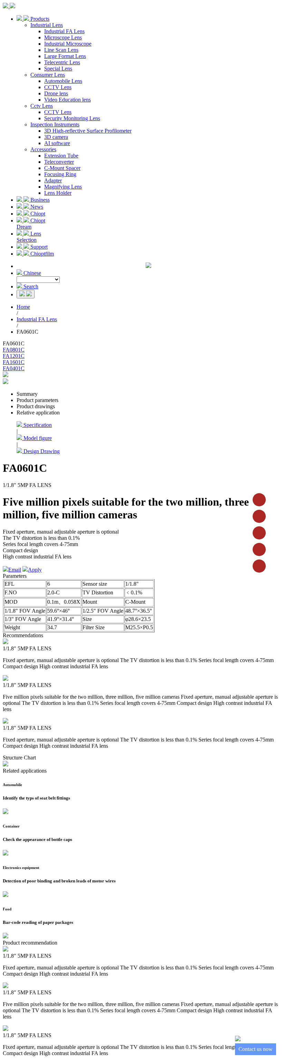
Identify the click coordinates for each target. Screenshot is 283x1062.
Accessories (43, 149)
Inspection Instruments (54, 124)
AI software (57, 143)
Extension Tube (61, 156)
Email (14, 570)
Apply (35, 570)
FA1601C (14, 362)
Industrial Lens (46, 25)
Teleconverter (59, 162)
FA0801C (14, 350)
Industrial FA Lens (64, 31)
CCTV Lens (57, 87)
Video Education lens (67, 100)
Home (23, 307)
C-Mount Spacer (62, 168)
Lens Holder (57, 193)
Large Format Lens (65, 56)
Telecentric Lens (62, 62)
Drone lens (56, 93)
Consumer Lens (47, 75)
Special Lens (58, 68)
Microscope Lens (63, 37)
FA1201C (14, 356)
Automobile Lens (63, 81)
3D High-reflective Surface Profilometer (87, 131)
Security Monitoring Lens (72, 118)
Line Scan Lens (61, 50)
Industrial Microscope (67, 44)
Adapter (53, 180)
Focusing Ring (60, 174)
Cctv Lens (41, 106)
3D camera (56, 137)
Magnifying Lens (63, 187)
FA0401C (14, 368)
